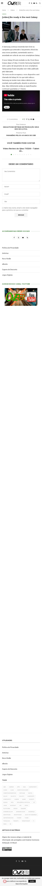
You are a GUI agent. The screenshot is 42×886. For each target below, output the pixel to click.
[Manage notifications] (4, 881)
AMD (4, 787)
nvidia (26, 805)
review (15, 808)
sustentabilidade (8, 817)
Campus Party (33, 787)
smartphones (18, 814)
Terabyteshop (26, 821)
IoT (34, 802)
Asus (24, 787)
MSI (20, 805)
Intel (12, 802)
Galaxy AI (13, 796)
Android (11, 787)
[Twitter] (31, 3)
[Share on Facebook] (26, 119)
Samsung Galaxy (8, 811)
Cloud (12, 790)
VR (10, 824)
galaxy (5, 796)
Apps (18, 787)
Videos (12, 10)
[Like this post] (24, 119)
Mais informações (22, 884)
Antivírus (5, 253)
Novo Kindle (6, 259)
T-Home (27, 817)
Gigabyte (31, 799)
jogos (5, 805)
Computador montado (9, 793)
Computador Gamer (22, 790)
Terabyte (16, 821)
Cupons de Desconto (9, 270)
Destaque (22, 793)
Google (5, 802)
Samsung (23, 808)
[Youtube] (34, 3)
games (24, 799)
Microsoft (13, 805)
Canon (5, 790)
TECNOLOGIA (6, 821)
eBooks (5, 264)
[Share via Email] (33, 119)
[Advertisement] (21, 456)
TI (33, 821)
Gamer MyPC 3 (7, 799)
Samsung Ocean (20, 811)
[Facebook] (29, 3)
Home (4, 10)
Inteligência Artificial (23, 802)
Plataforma (6, 808)
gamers (16, 799)
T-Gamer (19, 817)
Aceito (32, 881)
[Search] (40, 3)
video (4, 824)
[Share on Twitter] (29, 119)
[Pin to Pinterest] (31, 119)
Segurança (31, 811)
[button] (4, 151)
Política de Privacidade (10, 248)
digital (30, 793)
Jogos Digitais (7, 275)
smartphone (7, 814)
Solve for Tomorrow (31, 814)
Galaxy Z (21, 796)
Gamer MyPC (30, 796)
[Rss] (36, 3)
